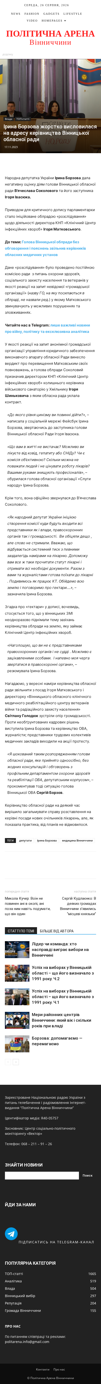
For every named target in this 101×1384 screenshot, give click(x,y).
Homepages (52, 20)
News (16, 13)
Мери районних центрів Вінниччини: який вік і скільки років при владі (61, 1020)
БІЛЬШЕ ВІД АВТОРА (57, 931)
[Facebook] (33, 163)
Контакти (43, 1369)
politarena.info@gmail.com (27, 1341)
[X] (45, 163)
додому (7, 54)
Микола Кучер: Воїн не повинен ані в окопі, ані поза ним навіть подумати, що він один (27, 906)
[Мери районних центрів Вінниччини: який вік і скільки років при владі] (17, 1020)
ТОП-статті (22, 119)
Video (32, 20)
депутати (25, 840)
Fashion (32, 13)
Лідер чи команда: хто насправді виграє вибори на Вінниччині (60, 949)
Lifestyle (72, 13)
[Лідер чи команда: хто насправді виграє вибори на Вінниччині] (17, 949)
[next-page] (16, 1062)
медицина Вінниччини (77, 840)
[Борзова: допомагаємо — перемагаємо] (17, 1043)
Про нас (59, 1369)
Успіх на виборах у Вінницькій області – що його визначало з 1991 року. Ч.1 (63, 997)
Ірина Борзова (47, 840)
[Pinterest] (56, 163)
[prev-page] (8, 1062)
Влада (8, 119)
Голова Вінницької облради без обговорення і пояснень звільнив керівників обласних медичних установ (45, 248)
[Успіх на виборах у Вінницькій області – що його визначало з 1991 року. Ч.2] (17, 973)
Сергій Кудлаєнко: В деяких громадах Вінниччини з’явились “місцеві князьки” (78, 906)
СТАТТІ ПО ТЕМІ (21, 931)
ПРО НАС (13, 1326)
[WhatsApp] (67, 163)
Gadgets (51, 13)
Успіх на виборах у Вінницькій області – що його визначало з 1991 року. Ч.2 (63, 973)
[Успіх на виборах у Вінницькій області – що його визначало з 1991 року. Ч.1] (17, 996)
